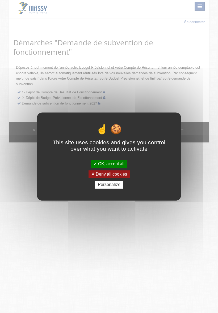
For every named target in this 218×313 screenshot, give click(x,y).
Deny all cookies (111, 174)
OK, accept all (110, 164)
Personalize (109, 184)
